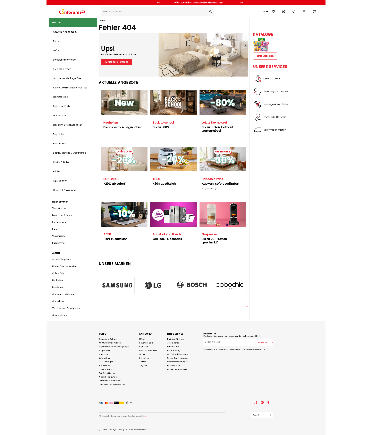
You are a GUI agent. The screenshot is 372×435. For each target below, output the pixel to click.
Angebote (143, 365)
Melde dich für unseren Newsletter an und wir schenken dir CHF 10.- (232, 336)
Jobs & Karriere (173, 343)
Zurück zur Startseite (116, 62)
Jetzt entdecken (265, 55)
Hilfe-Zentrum (173, 346)
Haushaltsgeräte (146, 343)
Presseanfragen (106, 362)
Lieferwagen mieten (274, 130)
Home (102, 20)
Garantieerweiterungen (177, 362)
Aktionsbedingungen (108, 377)
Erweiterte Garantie (274, 117)
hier (145, 416)
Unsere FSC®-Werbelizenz (110, 380)
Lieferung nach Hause (275, 91)
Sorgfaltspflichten (107, 373)
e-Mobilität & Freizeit (148, 350)
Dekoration (144, 358)
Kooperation (104, 350)
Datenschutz (104, 358)
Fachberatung (173, 350)
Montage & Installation (276, 104)
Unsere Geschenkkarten (177, 369)
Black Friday (104, 365)
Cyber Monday (105, 369)
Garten (142, 354)
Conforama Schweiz (108, 339)
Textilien (142, 362)
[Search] (210, 11)
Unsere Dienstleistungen (177, 358)
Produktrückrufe (174, 365)
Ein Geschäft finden (176, 339)
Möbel (142, 339)
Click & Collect (271, 79)
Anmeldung (262, 342)
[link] (304, 11)
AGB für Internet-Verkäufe (110, 343)
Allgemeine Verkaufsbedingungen (114, 346)
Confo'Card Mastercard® (178, 354)
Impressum (104, 354)
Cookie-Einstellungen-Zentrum (112, 384)
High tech (143, 346)
